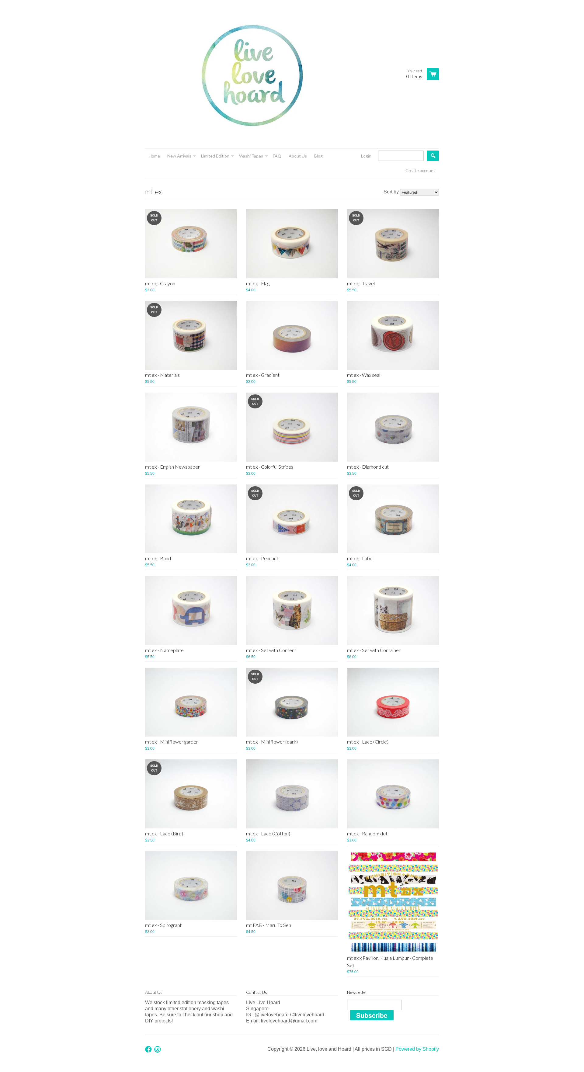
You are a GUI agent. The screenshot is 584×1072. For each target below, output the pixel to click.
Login (366, 155)
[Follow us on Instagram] (158, 1049)
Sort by (391, 191)
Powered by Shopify (417, 1049)
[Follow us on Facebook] (149, 1049)
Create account (420, 170)
